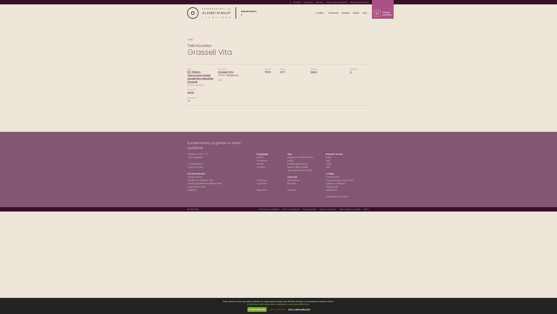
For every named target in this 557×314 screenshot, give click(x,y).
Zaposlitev (262, 189)
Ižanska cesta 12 (196, 153)
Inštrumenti (293, 180)
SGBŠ (328, 163)
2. (351, 72)
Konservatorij (194, 176)
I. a (188, 100)
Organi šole (332, 186)
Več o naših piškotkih (299, 309)
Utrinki (260, 163)
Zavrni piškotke (277, 309)
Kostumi (291, 183)
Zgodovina (331, 189)
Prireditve (262, 160)
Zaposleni (262, 183)
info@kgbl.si (196, 163)
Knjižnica (192, 189)
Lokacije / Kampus (335, 183)
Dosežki (261, 167)
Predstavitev (333, 176)
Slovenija (199, 85)
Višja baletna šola (196, 186)
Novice (260, 157)
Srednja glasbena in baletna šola (204, 183)
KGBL (329, 157)
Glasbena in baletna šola (200, 180)
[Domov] (209, 13)
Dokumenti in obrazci (337, 196)
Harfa (190, 92)
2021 (189, 69)
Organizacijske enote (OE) (340, 180)
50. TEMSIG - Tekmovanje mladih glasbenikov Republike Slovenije (200, 77)
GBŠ (220, 80)
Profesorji (262, 180)
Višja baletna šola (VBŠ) (299, 170)
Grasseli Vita (225, 72)
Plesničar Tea (232, 75)
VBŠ (328, 167)
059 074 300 (196, 167)
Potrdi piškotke (257, 309)
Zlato (314, 72)
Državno (191, 85)
